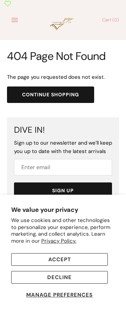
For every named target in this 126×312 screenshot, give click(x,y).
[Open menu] (14, 20)
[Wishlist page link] (7, 3)
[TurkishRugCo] (63, 23)
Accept (59, 259)
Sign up (63, 190)
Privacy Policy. (58, 240)
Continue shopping (50, 94)
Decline (59, 277)
